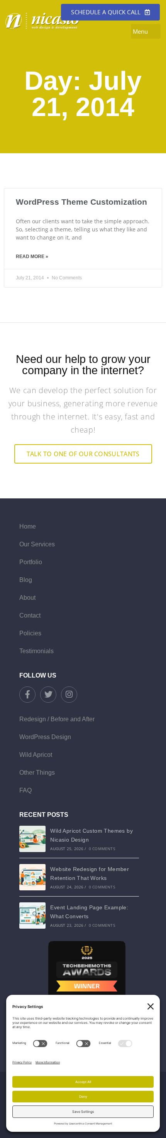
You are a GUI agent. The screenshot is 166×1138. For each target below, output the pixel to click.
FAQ (25, 790)
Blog (25, 580)
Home (27, 526)
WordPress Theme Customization (81, 201)
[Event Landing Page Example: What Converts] (32, 915)
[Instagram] (69, 694)
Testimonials (36, 651)
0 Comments (102, 848)
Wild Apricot (35, 754)
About (27, 597)
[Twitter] (48, 694)
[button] (146, 31)
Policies (30, 633)
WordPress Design (45, 737)
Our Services (37, 544)
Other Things (37, 772)
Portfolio (30, 562)
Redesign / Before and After (57, 719)
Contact (30, 615)
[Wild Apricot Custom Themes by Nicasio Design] (32, 839)
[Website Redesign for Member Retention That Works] (32, 877)
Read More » (32, 256)
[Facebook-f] (27, 694)
